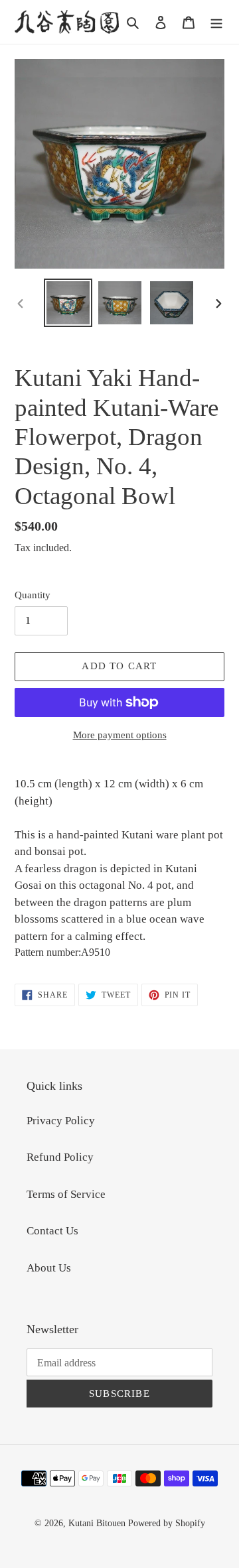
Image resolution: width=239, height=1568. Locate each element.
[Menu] (216, 22)
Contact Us (52, 1230)
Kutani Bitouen (96, 1523)
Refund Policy (60, 1157)
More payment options (120, 735)
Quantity (32, 595)
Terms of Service (66, 1194)
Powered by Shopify (166, 1523)
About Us (49, 1268)
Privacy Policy (61, 1120)
